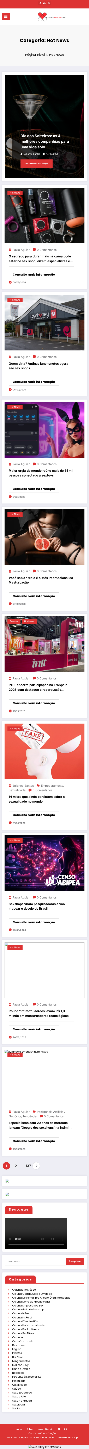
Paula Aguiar (21, 249)
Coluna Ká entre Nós (25, 1321)
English (16, 1349)
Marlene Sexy (20, 1365)
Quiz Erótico (19, 1385)
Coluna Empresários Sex (27, 1305)
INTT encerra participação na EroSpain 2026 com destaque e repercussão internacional (38, 687)
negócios (15, 1116)
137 (28, 1166)
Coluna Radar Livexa (25, 1329)
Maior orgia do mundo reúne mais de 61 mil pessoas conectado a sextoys (41, 473)
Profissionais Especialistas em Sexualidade (30, 1437)
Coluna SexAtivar (23, 1333)
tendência (30, 1116)
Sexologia (18, 1404)
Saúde (16, 1388)
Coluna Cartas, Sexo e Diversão (32, 1294)
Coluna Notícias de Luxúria (29, 1325)
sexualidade (17, 790)
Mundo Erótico (21, 1369)
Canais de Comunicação (42, 1433)
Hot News (18, 1357)
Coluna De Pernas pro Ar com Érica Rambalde (41, 1297)
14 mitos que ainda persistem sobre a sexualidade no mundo (37, 799)
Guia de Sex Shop (68, 1437)
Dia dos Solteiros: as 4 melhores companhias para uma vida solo (44, 141)
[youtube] (44, 3)
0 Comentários (47, 249)
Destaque (18, 1345)
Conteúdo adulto (23, 1341)
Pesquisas (18, 1381)
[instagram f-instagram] (49, 3)
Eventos (17, 1353)
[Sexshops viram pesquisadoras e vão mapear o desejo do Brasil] (44, 863)
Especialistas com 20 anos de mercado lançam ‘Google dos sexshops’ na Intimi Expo (39, 1125)
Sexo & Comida (22, 1392)
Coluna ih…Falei (22, 1317)
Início (19, 1429)
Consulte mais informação (36, 164)
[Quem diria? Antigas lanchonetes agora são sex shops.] (44, 322)
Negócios (18, 1373)
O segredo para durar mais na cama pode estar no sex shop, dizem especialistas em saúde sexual (41, 258)
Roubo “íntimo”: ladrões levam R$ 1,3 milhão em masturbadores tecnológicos (39, 1013)
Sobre (29, 1429)
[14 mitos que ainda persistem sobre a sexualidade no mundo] (44, 751)
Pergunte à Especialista (27, 1376)
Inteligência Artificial (50, 1111)
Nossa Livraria (45, 1429)
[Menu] (6, 16)
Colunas (17, 1337)
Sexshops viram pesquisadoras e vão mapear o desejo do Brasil (37, 906)
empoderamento (52, 785)
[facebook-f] (40, 3)
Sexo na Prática (22, 1400)
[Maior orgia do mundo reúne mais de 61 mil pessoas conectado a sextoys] (44, 429)
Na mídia (63, 1429)
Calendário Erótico (24, 1289)
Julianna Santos (32, 154)
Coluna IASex (20, 1313)
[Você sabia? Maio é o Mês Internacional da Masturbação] (44, 537)
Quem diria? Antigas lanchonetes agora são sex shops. (38, 366)
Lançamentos (21, 1361)
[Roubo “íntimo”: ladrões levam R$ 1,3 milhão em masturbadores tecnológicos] (44, 970)
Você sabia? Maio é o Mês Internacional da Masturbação (41, 580)
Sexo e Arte (19, 1396)
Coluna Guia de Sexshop (28, 1309)
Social (16, 1408)
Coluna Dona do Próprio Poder (31, 1301)
